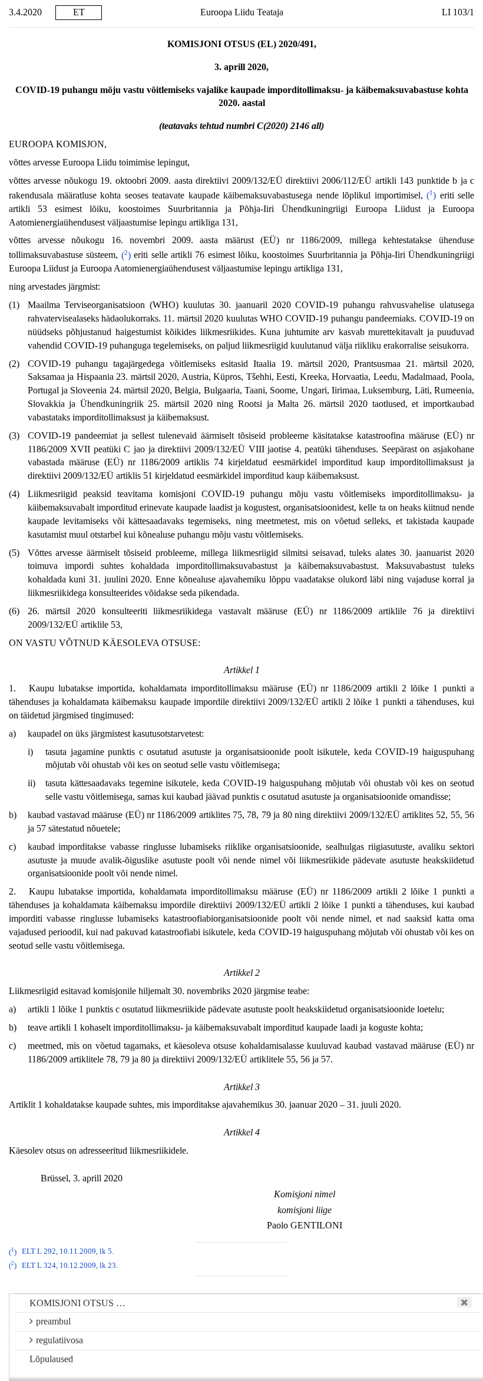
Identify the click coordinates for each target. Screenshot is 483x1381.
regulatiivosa (59, 1340)
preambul (53, 1321)
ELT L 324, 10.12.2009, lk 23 (69, 1265)
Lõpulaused (51, 1359)
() (431, 195)
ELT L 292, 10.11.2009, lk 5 (67, 1252)
